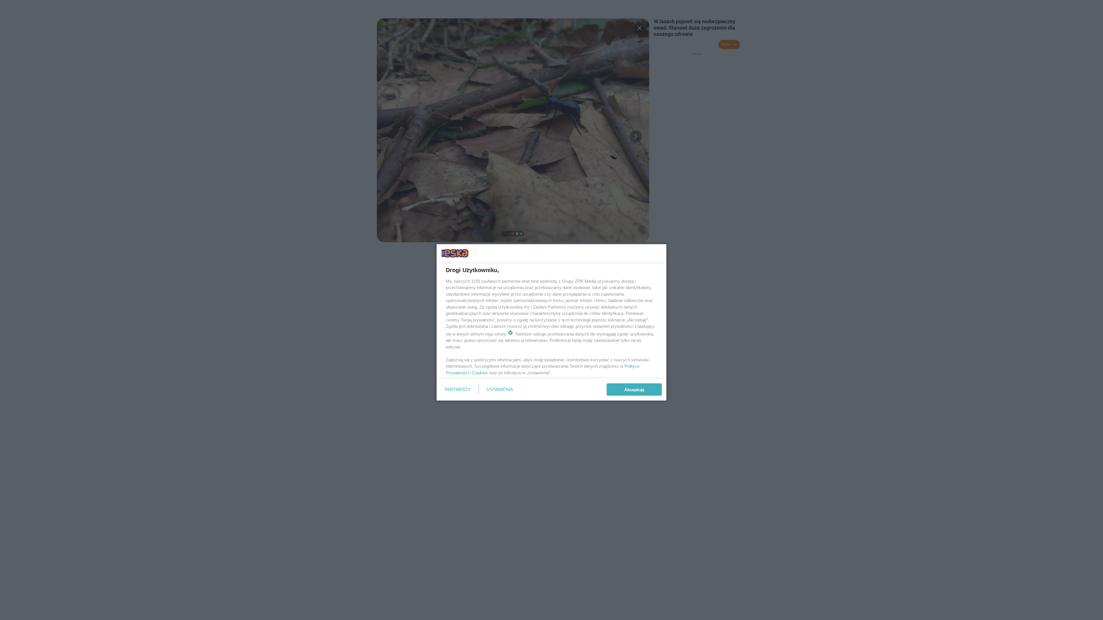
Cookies (480, 372)
